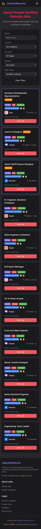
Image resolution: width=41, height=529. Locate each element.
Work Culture (9, 70)
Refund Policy (7, 511)
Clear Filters (20, 80)
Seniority (7, 61)
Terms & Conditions (9, 501)
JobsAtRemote (16, 3)
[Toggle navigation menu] (37, 3)
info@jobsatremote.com (25, 520)
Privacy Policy (7, 504)
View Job (20, 121)
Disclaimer (5, 508)
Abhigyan (34, 524)
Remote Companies (9, 490)
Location (7, 43)
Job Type (8, 52)
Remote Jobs (6, 486)
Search (7, 33)
